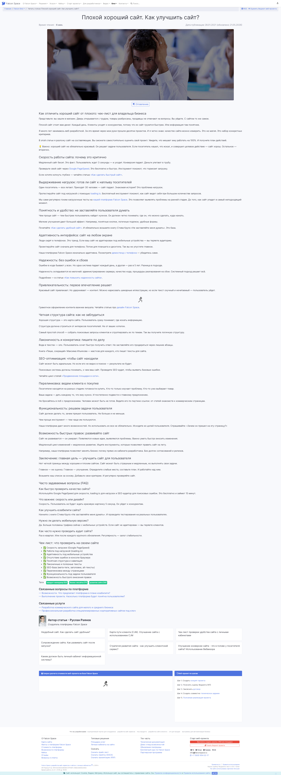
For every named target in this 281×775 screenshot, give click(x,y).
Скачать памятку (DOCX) (102, 758)
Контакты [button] (123, 3)
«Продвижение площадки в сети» (80, 376)
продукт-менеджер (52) (57, 586)
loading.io (96, 193)
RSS (245, 9)
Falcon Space (13, 3)
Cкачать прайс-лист (100, 756)
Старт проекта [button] (73, 3)
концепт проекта (198, 684)
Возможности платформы (52, 753)
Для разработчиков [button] (91, 3)
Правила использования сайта (197, 773)
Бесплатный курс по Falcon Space (155, 753)
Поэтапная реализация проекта (197, 701)
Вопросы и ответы (49, 761)
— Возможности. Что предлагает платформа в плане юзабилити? (74, 596)
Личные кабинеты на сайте (102, 748)
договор (196, 692)
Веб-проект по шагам (188, 677)
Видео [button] (105, 3)
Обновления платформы (150, 751)
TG (193, 753)
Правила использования (231, 768)
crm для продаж (174, 735)
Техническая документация (152, 745)
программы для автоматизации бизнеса (196, 735)
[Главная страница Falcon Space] (3, 3)
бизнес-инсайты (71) (78, 586)
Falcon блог (19, 9)
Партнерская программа (151, 756)
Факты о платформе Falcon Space (56, 748)
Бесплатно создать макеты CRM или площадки (214, 745)
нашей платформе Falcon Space (110, 199)
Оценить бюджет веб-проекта (263, 9)
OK (215, 773)
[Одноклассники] (43, 582)
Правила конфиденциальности (168, 773)
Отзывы (44, 758)
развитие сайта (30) (98, 586)
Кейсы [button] (61, 3)
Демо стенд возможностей (152, 748)
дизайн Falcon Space (128, 307)
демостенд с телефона (124, 253)
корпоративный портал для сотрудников (101, 735)
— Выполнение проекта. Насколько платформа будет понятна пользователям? (82, 600)
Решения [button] (43, 3)
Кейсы (44, 756)
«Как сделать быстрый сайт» (106, 174)
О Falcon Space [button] (29, 3)
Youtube (208, 753)
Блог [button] (114, 3)
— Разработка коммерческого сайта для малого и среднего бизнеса (76, 611)
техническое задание (210, 697)
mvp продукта (142, 735)
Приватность (216, 768)
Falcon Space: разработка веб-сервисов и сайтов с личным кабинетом (66, 769)
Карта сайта (46, 745)
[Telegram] (49, 582)
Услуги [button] (52, 3)
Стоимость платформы (51, 751)
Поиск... (136, 3)
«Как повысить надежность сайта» (83, 277)
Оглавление (142, 104)
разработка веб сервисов (126, 735)
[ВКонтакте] (40, 582)
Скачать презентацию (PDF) (103, 761)
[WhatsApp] (46, 582)
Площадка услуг (98, 745)
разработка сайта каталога (157, 735)
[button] (277, 3)
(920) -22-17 (200, 759)
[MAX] (52, 582)
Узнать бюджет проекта (215, 749)
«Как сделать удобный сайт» (66, 228)
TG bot (199, 753)
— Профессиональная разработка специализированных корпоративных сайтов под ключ (87, 614)
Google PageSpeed (79, 168)
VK (215, 753)
